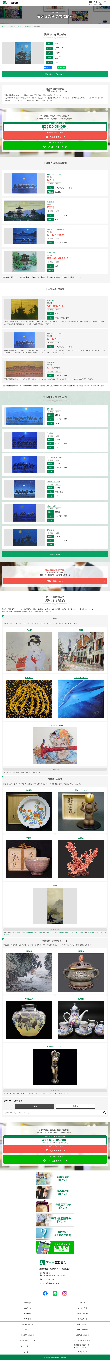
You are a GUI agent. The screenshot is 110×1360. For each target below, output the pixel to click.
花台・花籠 (38, 932)
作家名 (34, 1106)
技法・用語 (27, 1313)
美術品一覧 (27, 1308)
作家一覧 (82, 1303)
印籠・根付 (29, 932)
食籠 (96, 932)
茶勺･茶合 (91, 932)
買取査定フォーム (82, 1313)
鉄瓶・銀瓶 (21, 932)
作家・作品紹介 (82, 1324)
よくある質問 (82, 1308)
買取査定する (55, 136)
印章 (7, 935)
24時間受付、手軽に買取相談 (55, 132)
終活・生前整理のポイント (82, 1340)
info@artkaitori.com (52, 1283)
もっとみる (55, 554)
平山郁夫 (58, 44)
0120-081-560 (49, 1279)
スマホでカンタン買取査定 (55, 142)
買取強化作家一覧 (27, 1324)
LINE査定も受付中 (55, 146)
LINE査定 (27, 1319)
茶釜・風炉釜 (63, 932)
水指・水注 (54, 932)
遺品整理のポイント (27, 1335)
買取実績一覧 (82, 1319)
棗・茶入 (72, 932)
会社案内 (27, 1329)
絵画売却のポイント (82, 1335)
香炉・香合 (79, 932)
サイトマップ (82, 1352)
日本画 (57, 47)
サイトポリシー (27, 1352)
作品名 (75, 1106)
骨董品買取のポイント (27, 1340)
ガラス (101, 932)
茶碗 (47, 932)
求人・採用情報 (82, 1329)
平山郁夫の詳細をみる (55, 74)
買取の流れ (27, 1303)
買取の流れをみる (55, 581)
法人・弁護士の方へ (27, 1346)
